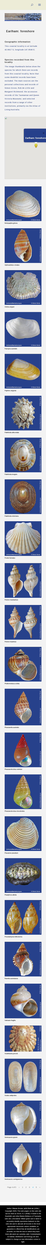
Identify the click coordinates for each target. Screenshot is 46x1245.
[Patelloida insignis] (23, 455)
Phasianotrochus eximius (13, 769)
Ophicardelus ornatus (12, 265)
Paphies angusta (10, 390)
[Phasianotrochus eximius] (23, 750)
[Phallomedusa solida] (23, 664)
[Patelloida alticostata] (23, 413)
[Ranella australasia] (23, 959)
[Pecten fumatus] (23, 538)
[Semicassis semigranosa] (23, 1159)
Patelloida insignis (11, 474)
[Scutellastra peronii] (23, 1039)
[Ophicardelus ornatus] (23, 245)
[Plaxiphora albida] (23, 875)
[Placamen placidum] (23, 833)
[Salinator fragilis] (23, 1001)
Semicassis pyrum (11, 1137)
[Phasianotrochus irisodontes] (23, 791)
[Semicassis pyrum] (23, 1118)
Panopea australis (11, 349)
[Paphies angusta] (23, 371)
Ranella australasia (11, 978)
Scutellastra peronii (11, 1053)
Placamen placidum (11, 853)
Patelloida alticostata (12, 432)
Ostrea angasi (9, 307)
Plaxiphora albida (11, 895)
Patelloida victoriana (12, 516)
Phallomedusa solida (12, 683)
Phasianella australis (12, 727)
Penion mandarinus (11, 600)
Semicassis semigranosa (13, 1179)
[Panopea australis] (23, 329)
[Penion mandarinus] (23, 580)
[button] (36, 146)
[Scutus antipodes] (23, 1076)
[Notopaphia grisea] (23, 203)
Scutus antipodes (11, 1095)
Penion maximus (10, 642)
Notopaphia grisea (11, 223)
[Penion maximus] (23, 622)
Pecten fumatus (10, 558)
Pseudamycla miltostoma (13, 937)
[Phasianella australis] (23, 707)
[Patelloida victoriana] (23, 496)
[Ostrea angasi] (23, 287)
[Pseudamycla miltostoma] (23, 917)
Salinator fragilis (10, 1020)
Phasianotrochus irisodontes (15, 811)
